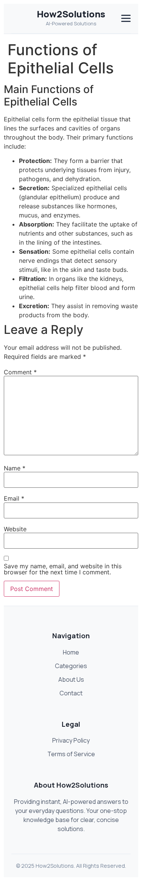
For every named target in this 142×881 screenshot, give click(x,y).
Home (71, 652)
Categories (71, 666)
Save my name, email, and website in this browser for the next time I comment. (63, 569)
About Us (71, 679)
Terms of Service (71, 754)
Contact (71, 693)
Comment (20, 372)
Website (15, 529)
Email (14, 498)
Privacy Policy (71, 740)
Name (14, 468)
